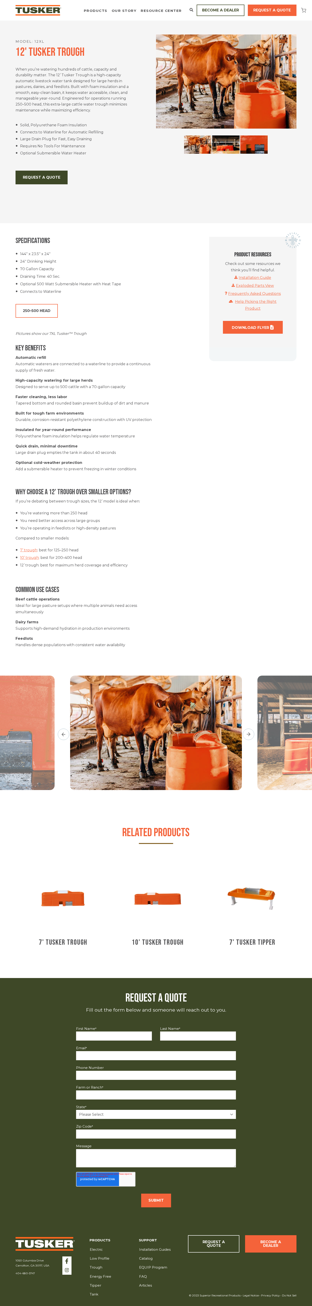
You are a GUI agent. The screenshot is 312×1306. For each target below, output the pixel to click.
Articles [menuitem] (145, 1285)
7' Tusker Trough (63, 942)
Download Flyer (251, 327)
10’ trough (29, 557)
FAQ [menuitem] (143, 1276)
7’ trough (28, 550)
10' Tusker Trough (158, 942)
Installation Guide (255, 277)
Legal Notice (251, 1295)
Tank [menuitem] (94, 1294)
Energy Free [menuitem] (100, 1276)
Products (95, 11)
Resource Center (161, 11)
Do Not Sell (288, 1295)
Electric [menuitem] (96, 1249)
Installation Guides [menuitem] (155, 1249)
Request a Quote (272, 10)
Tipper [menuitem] (95, 1285)
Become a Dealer (220, 10)
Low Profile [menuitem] (99, 1258)
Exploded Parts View (255, 285)
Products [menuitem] (100, 1240)
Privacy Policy (270, 1295)
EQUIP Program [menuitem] (153, 1267)
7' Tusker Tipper (252, 942)
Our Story (124, 11)
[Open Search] (191, 10)
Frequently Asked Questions (254, 293)
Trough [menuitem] (96, 1267)
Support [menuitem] (148, 1240)
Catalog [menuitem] (146, 1258)
